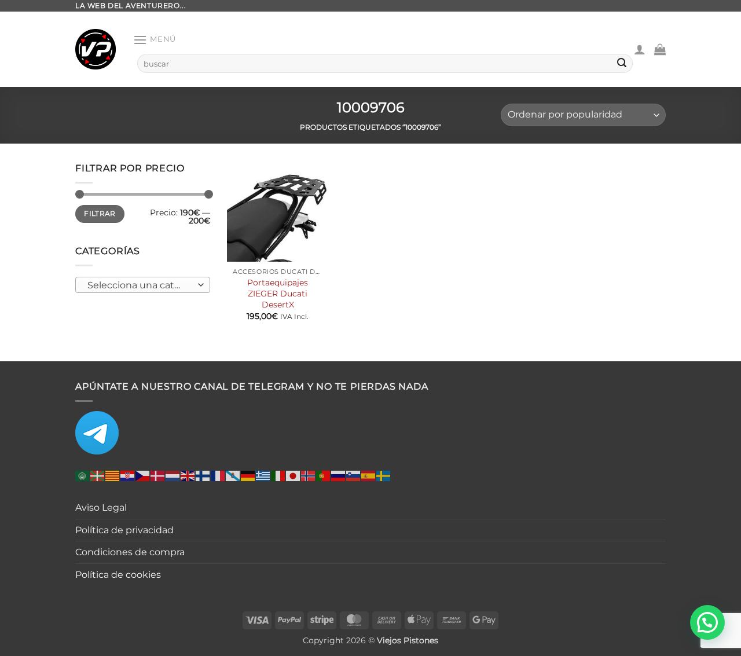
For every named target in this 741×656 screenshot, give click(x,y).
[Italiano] (278, 475)
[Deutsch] (248, 475)
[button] (154, 39)
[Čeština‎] (143, 475)
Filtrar (100, 213)
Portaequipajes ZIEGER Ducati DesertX (277, 293)
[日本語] (293, 475)
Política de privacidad (124, 530)
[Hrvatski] (127, 475)
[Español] (368, 475)
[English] (188, 475)
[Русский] (338, 475)
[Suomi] (203, 475)
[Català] (112, 475)
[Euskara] (97, 475)
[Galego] (233, 475)
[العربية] (82, 475)
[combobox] (142, 284)
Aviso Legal (101, 507)
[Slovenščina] (353, 475)
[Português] (323, 475)
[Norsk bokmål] (308, 475)
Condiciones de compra (130, 552)
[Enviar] (622, 64)
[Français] (218, 475)
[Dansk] (158, 475)
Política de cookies (118, 574)
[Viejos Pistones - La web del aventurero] (95, 49)
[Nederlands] (173, 475)
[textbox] (140, 285)
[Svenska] (383, 475)
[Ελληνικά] (263, 475)
